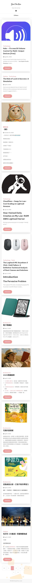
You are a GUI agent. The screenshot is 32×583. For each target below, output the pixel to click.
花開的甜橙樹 (8, 430)
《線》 (5, 129)
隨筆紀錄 (5, 127)
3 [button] (20, 568)
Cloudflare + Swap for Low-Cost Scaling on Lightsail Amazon (15, 203)
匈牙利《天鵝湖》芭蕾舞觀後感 (15, 534)
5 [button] (28, 568)
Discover (7, 68)
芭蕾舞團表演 (12, 546)
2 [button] (16, 568)
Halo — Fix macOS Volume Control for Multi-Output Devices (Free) (14, 51)
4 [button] (24, 568)
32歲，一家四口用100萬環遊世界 (14, 390)
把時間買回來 (9, 383)
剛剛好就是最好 (9, 387)
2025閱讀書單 (9, 375)
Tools (13, 260)
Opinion (5, 76)
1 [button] (12, 568)
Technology (6, 46)
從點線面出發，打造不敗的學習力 (16, 484)
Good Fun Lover (16, 4)
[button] (4, 568)
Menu (16, 15)
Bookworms (7, 322)
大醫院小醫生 (9, 381)
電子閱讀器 (7, 325)
